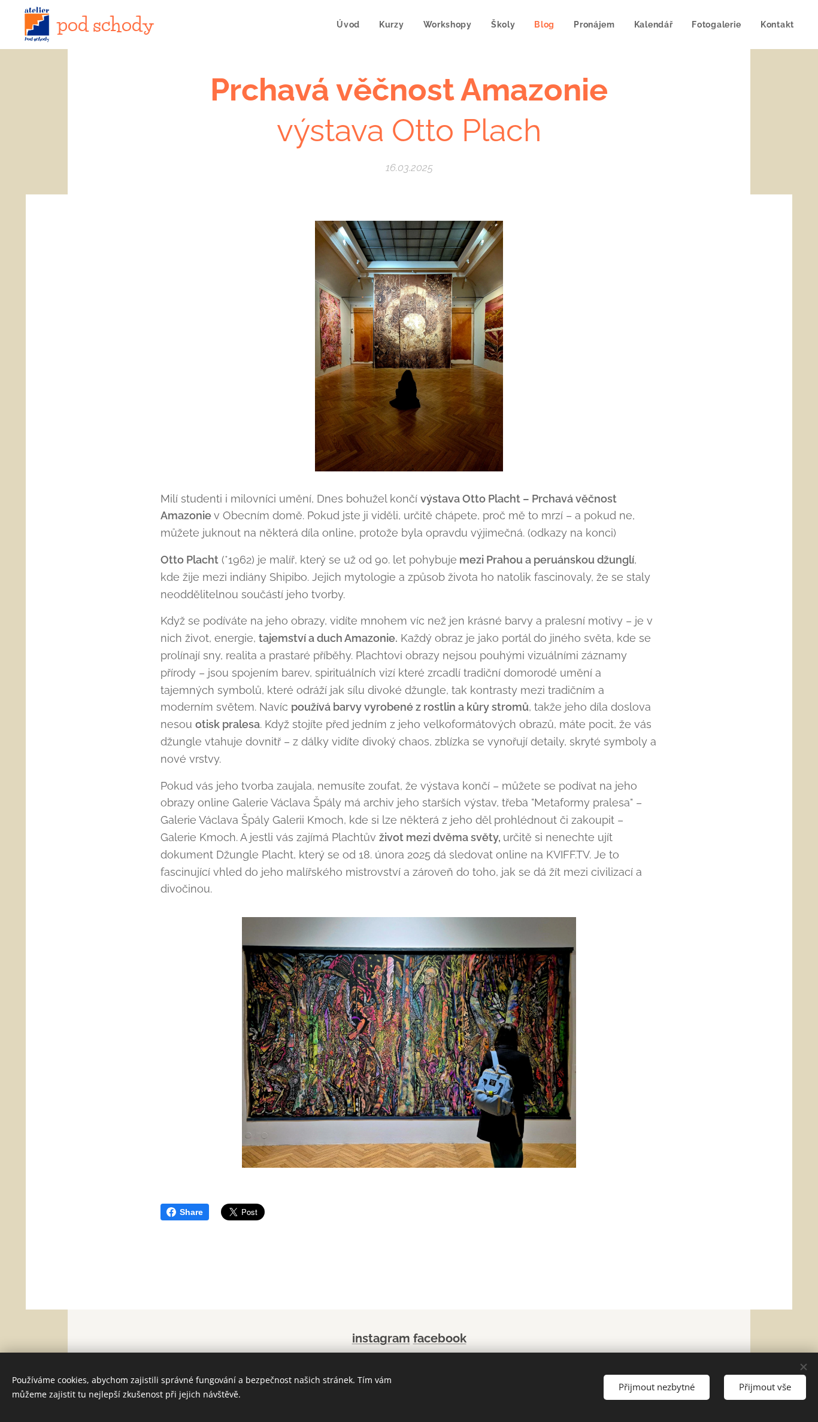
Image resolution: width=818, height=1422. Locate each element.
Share (191, 1212)
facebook (439, 1338)
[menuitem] (351, 24)
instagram (381, 1338)
